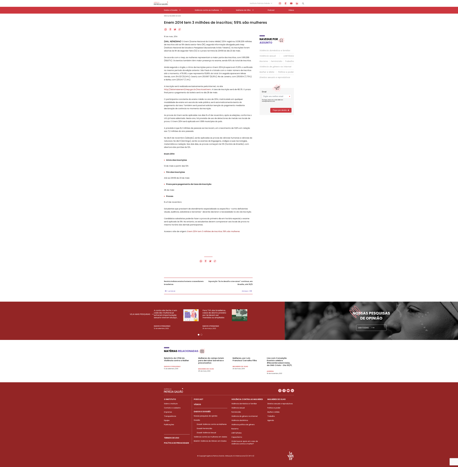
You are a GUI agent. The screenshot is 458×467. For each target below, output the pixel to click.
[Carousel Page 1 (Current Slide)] (198, 335)
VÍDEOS (197, 404)
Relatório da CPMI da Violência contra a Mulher (176, 359)
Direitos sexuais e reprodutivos (275, 77)
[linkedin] (297, 3)
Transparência (170, 416)
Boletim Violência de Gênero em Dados (210, 441)
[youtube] (291, 3)
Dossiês (197, 420)
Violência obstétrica (239, 420)
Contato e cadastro (172, 408)
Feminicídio (276, 61)
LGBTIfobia (289, 56)
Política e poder (286, 72)
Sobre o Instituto (171, 403)
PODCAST (198, 399)
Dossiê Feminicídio (204, 428)
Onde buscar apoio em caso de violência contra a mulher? (244, 442)
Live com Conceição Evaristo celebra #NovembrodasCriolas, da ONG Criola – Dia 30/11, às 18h (279, 362)
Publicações (169, 424)
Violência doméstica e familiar (275, 51)
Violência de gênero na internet (275, 67)
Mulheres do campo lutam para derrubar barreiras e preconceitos (211, 360)
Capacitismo (236, 437)
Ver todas (363, 327)
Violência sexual (268, 56)
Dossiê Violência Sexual (206, 432)
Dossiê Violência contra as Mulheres (212, 424)
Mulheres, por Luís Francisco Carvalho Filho (245, 359)
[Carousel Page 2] (201, 335)
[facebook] (285, 3)
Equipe (166, 420)
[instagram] (279, 3)
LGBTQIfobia (236, 433)
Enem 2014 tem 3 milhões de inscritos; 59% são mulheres (213, 231)
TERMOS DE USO (171, 437)
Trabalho (289, 61)
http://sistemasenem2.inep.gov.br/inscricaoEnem (187, 89)
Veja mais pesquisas (140, 314)
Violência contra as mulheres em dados (210, 437)
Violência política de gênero (243, 424)
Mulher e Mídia (267, 72)
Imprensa (168, 412)
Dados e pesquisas (162, 326)
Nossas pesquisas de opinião (205, 416)
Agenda (270, 420)
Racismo (264, 61)
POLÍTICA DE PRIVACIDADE (176, 443)
